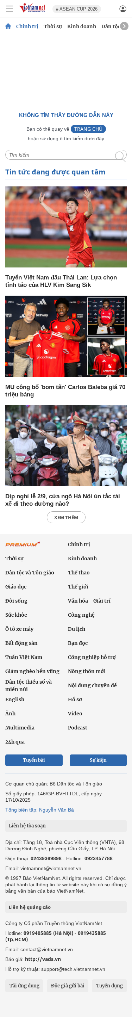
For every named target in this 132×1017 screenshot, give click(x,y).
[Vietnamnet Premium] (22, 547)
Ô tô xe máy (19, 629)
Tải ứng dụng (24, 986)
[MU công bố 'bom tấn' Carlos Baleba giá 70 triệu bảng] (66, 337)
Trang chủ (88, 128)
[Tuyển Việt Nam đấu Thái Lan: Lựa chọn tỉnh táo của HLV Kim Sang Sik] (66, 227)
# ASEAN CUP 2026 (77, 9)
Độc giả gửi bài (67, 986)
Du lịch (76, 629)
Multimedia (19, 728)
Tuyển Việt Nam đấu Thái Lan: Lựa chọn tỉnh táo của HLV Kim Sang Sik (61, 281)
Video (75, 713)
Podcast (77, 728)
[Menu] (9, 9)
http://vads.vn (43, 959)
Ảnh (10, 713)
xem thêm (66, 517)
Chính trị (27, 26)
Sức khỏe (16, 615)
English (14, 699)
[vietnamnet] (33, 13)
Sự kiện (98, 760)
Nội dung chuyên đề (92, 685)
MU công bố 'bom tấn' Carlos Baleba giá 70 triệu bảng (65, 391)
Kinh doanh (81, 26)
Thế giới (78, 587)
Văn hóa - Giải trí (89, 601)
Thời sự (53, 26)
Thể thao (79, 572)
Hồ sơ (75, 699)
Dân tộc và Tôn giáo (29, 572)
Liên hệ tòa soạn (27, 826)
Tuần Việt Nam (23, 657)
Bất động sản (21, 643)
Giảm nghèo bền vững (32, 671)
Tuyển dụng (109, 986)
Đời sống (16, 601)
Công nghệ (81, 615)
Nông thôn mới (87, 671)
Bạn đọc (78, 643)
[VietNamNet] (8, 26)
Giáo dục (15, 587)
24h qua (15, 742)
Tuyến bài (34, 760)
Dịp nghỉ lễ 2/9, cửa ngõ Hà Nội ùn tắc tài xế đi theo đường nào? (62, 500)
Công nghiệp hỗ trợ (92, 657)
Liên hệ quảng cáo (30, 907)
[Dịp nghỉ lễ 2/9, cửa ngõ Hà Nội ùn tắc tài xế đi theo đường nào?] (66, 446)
